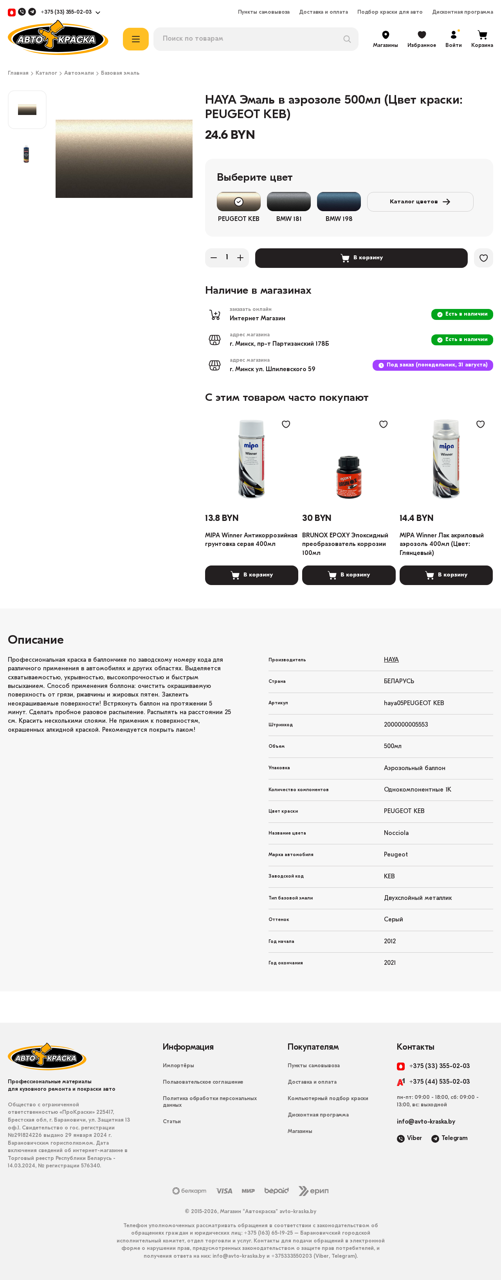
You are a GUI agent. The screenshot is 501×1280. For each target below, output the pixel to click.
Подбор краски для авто (390, 12)
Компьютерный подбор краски (328, 1099)
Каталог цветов (414, 202)
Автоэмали (79, 73)
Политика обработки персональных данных (210, 1102)
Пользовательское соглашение (203, 1082)
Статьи (172, 1122)
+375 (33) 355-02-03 (66, 12)
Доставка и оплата (323, 12)
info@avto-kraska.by (426, 1122)
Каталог (46, 73)
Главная (18, 73)
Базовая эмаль (120, 73)
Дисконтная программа (462, 12)
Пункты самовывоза (264, 12)
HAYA (391, 660)
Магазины (300, 1132)
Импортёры (178, 1066)
